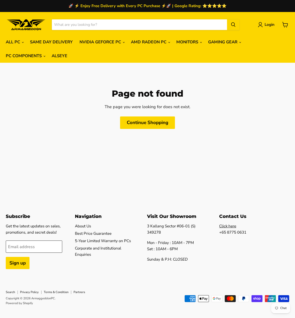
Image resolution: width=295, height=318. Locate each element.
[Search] (233, 24)
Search (10, 292)
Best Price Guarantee (93, 233)
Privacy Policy (29, 292)
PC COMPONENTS (24, 56)
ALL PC (13, 42)
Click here (227, 226)
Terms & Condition (56, 292)
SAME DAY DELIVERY (51, 42)
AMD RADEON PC (149, 42)
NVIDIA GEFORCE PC (101, 42)
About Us (83, 226)
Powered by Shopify (19, 303)
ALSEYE (59, 56)
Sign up (17, 263)
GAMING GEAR (223, 42)
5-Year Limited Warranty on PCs (103, 241)
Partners (79, 292)
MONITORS (187, 42)
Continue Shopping (147, 122)
